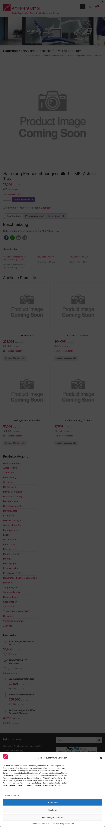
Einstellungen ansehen (52, 817)
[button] (101, 757)
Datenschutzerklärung (55, 823)
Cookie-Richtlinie (38, 823)
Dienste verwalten (11, 795)
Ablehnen (52, 810)
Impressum (69, 823)
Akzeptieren (52, 802)
